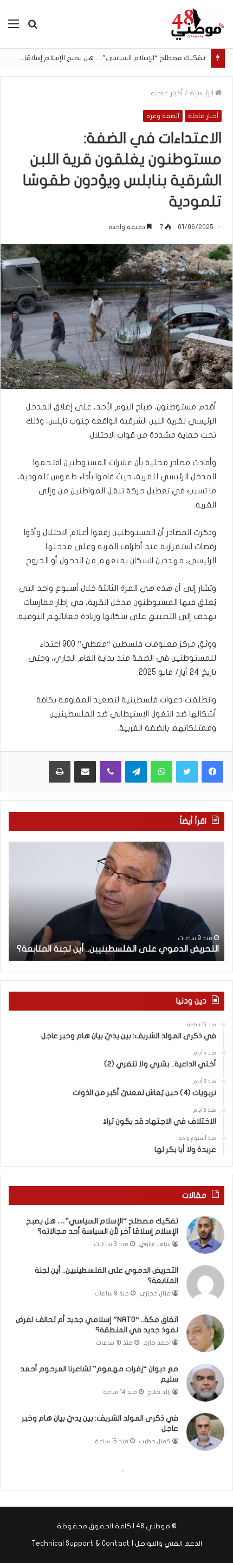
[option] (116, 901)
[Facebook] (212, 772)
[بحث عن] (32, 28)
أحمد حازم (157, 1343)
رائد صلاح (159, 1392)
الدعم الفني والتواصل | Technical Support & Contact (116, 1543)
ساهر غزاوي (155, 1244)
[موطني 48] (198, 24)
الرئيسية (202, 93)
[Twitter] (187, 772)
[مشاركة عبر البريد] (85, 772)
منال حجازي (155, 1294)
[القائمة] (13, 28)
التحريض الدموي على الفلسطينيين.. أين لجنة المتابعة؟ (118, 949)
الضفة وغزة (162, 116)
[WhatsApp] (161, 772)
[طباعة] (59, 772)
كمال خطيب (155, 1441)
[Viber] (110, 772)
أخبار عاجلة (167, 93)
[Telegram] (136, 772)
